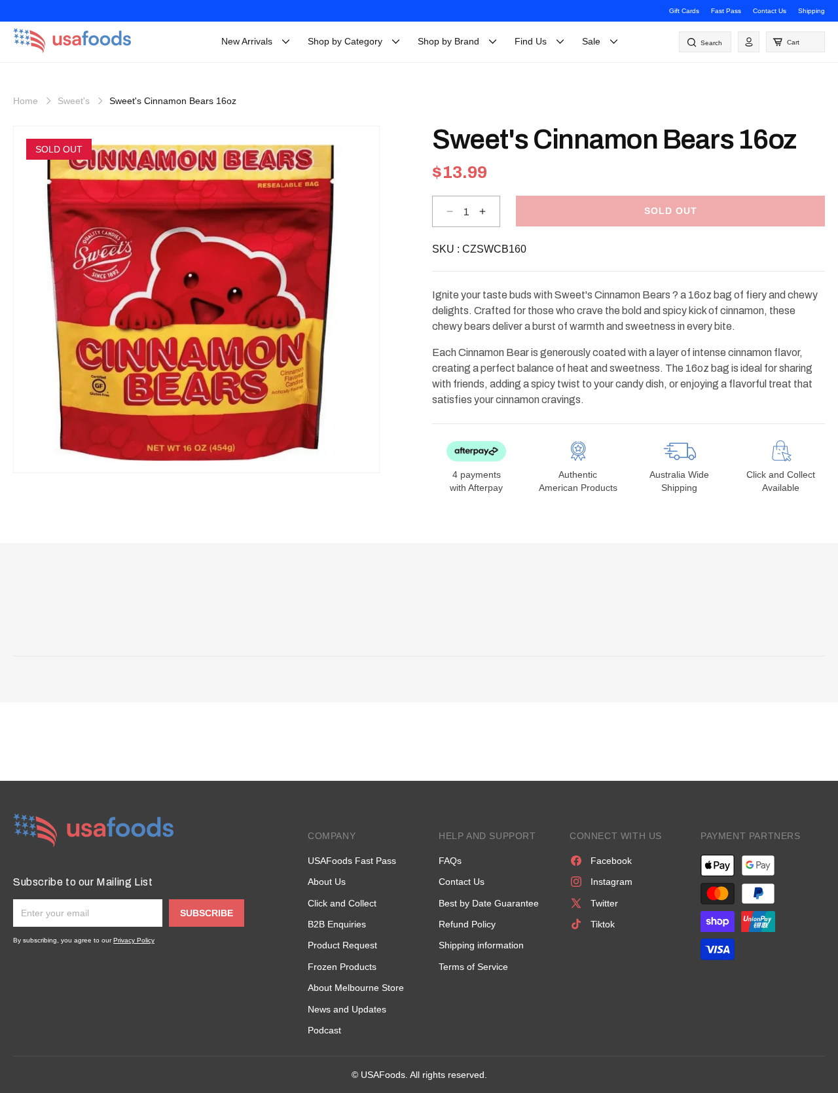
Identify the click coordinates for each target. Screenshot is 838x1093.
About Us (327, 881)
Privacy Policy (134, 940)
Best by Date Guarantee (489, 903)
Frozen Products (342, 966)
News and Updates (347, 1009)
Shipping (811, 10)
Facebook (611, 860)
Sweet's (74, 101)
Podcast (324, 1030)
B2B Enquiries (337, 924)
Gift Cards (684, 10)
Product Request (342, 945)
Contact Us (769, 10)
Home (25, 101)
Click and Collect (342, 903)
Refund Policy (467, 924)
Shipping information (481, 945)
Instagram (611, 881)
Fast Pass (726, 10)
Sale (591, 41)
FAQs (450, 860)
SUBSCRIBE (206, 913)
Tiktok (603, 924)
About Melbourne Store (356, 987)
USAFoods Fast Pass (352, 860)
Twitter (604, 903)
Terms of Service (473, 966)
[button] (795, 42)
